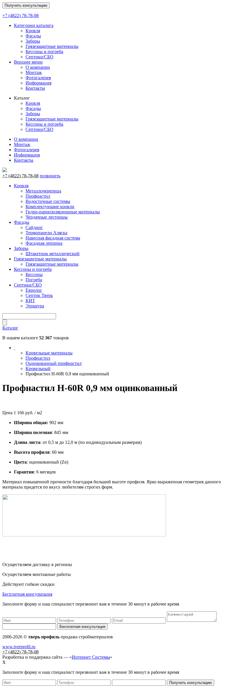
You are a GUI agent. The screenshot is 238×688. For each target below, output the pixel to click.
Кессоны (34, 274)
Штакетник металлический (53, 253)
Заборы (33, 41)
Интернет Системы (91, 657)
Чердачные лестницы (47, 217)
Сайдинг (34, 227)
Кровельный (38, 368)
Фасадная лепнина (44, 243)
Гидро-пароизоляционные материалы (63, 211)
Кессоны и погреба (44, 51)
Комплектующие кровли (50, 206)
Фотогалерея (38, 77)
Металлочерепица (43, 190)
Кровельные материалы (49, 352)
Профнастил (38, 196)
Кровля (33, 30)
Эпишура (35, 305)
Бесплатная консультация (27, 594)
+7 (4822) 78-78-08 (20, 15)
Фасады (33, 35)
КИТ (30, 300)
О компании (38, 67)
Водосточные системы (48, 201)
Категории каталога (33, 25)
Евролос (34, 290)
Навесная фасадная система (53, 237)
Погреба (34, 279)
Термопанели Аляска (46, 232)
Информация (38, 82)
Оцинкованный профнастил (54, 363)
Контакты (35, 88)
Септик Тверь (39, 295)
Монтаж (34, 72)
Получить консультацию (26, 5)
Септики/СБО (39, 56)
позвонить (50, 175)
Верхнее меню (28, 62)
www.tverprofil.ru (18, 646)
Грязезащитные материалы (52, 46)
